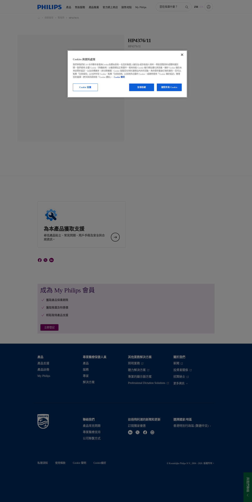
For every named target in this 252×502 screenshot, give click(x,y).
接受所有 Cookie (169, 87)
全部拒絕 (141, 87)
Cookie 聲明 (119, 77)
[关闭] (182, 55)
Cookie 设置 (85, 87)
